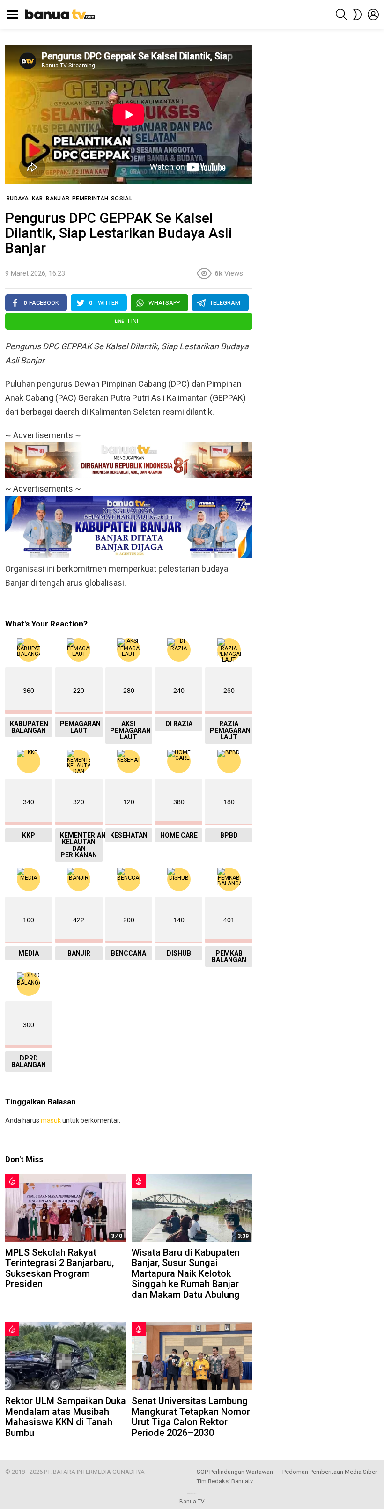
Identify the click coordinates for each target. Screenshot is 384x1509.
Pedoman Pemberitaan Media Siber (329, 1471)
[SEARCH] (341, 14)
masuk (51, 1120)
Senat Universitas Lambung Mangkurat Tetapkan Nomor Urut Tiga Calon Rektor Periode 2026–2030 (191, 1416)
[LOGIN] (373, 14)
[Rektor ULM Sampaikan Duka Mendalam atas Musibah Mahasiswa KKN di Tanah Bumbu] (65, 1356)
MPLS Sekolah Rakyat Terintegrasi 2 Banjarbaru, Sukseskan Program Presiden (59, 1268)
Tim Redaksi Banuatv (225, 1481)
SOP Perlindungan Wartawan (235, 1471)
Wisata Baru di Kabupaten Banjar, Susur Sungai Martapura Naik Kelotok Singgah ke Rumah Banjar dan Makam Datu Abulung (186, 1273)
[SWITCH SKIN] (357, 14)
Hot (12, 1181)
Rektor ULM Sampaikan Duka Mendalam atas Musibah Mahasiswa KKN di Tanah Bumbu (65, 1416)
